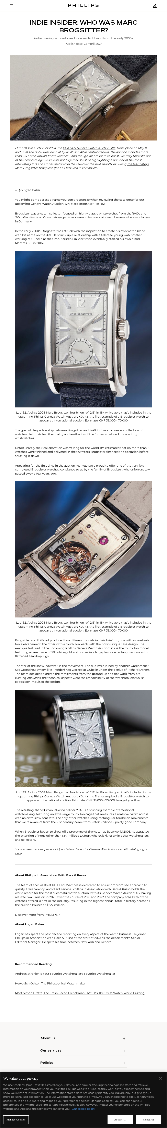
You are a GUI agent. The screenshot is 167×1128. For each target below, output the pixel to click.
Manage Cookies (16, 1119)
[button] (83, 97)
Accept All (120, 1119)
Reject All (148, 1119)
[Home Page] (83, 6)
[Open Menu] (14, 5)
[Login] (154, 5)
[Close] (160, 1078)
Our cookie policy (83, 1108)
